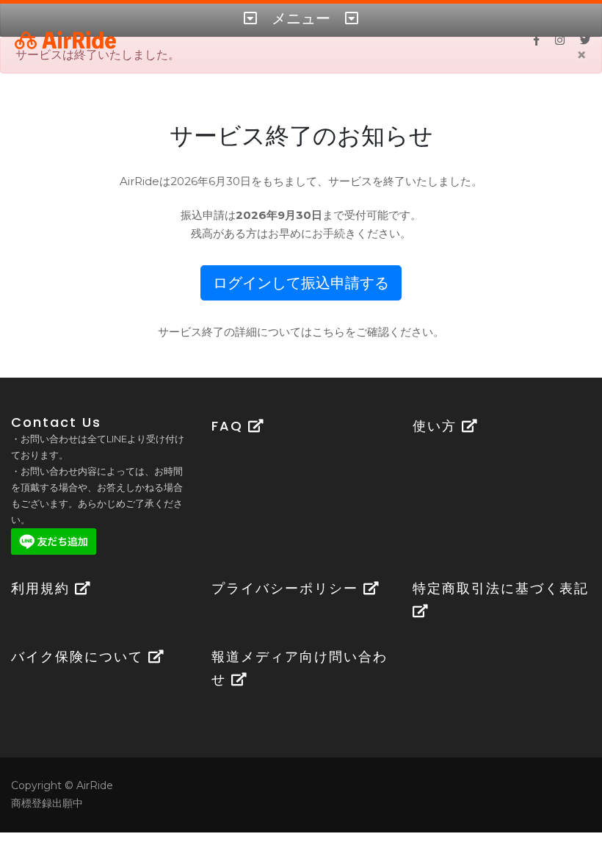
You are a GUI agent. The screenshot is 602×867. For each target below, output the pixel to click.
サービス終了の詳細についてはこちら (251, 332)
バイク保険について (79, 656)
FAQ (229, 426)
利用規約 (43, 588)
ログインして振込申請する (301, 283)
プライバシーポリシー (287, 588)
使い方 (437, 426)
